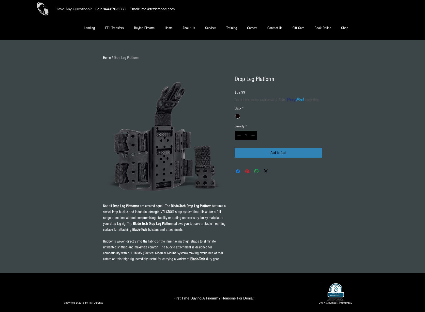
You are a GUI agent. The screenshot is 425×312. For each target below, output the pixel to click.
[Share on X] (266, 171)
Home (107, 57)
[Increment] (253, 135)
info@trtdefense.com (158, 9)
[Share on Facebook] (238, 171)
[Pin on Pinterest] (247, 171)
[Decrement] (238, 135)
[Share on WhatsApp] (256, 171)
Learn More (312, 100)
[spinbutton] (246, 135)
